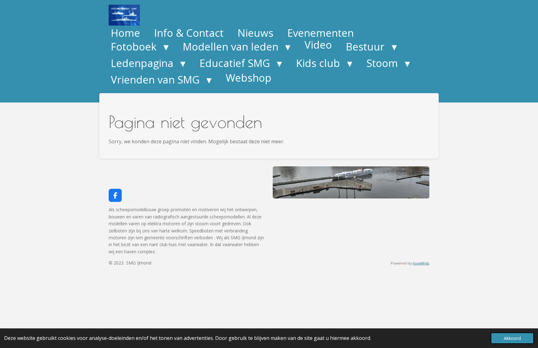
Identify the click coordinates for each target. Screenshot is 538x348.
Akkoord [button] (512, 338)
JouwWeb (421, 263)
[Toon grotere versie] (351, 182)
